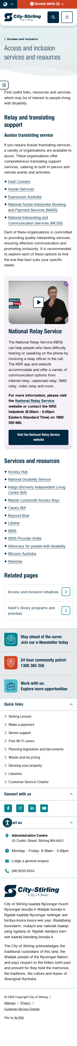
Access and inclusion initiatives (33, 592)
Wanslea (15, 561)
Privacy (26, 1003)
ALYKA (19, 1017)
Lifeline (13, 523)
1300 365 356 (32, 666)
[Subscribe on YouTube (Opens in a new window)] (44, 808)
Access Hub (18, 471)
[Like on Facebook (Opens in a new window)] (8, 808)
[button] (47, 4)
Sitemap (9, 1003)
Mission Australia (22, 553)
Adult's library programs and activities (31, 610)
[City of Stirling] (22, 17)
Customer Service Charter (22, 1009)
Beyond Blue (18, 515)
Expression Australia (24, 196)
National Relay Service (34, 400)
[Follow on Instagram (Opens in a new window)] (20, 808)
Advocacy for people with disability (36, 546)
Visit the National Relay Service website (38, 437)
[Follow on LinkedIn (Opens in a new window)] (32, 808)
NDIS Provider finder (25, 538)
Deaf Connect (19, 181)
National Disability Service (29, 479)
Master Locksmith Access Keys (34, 500)
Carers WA (17, 507)
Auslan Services (21, 189)
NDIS (12, 530)
